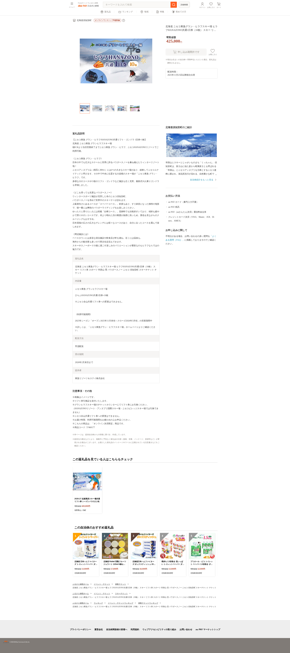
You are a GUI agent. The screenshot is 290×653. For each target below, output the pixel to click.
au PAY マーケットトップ (208, 629)
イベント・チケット (102, 584)
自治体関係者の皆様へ (116, 629)
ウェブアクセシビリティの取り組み (159, 629)
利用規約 (135, 629)
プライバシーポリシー (80, 629)
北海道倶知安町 (84, 20)
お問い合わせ (186, 629)
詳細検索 (184, 5)
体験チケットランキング (148, 603)
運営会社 (98, 629)
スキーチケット (121, 593)
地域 (146, 12)
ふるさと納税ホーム (80, 584)
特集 (162, 12)
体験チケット (120, 584)
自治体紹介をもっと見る (201, 180)
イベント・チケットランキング (120, 603)
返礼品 (107, 12)
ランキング (127, 12)
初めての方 (181, 12)
